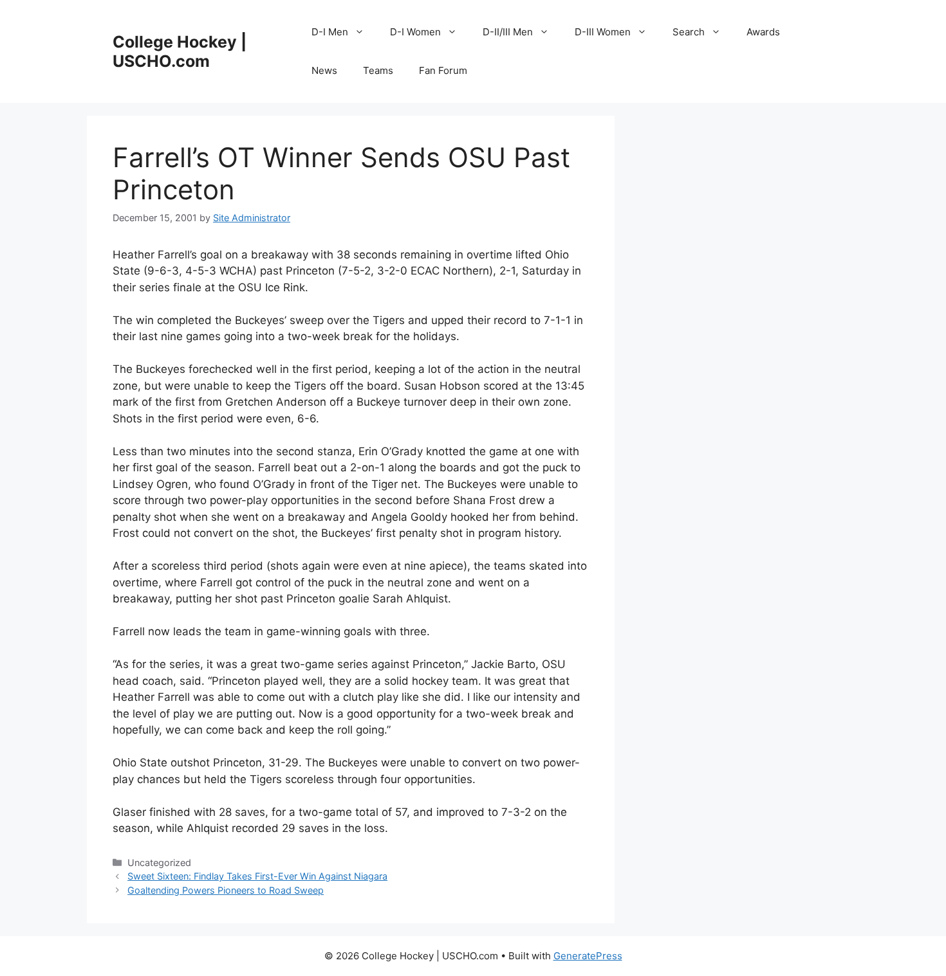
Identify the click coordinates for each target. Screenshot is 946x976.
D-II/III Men (508, 32)
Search (688, 32)
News (324, 70)
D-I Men (329, 32)
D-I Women (415, 32)
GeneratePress (587, 956)
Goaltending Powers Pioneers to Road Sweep (225, 890)
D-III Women (603, 32)
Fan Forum (443, 70)
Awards (763, 32)
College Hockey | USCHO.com (179, 51)
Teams (378, 70)
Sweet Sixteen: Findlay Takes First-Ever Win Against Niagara (257, 876)
